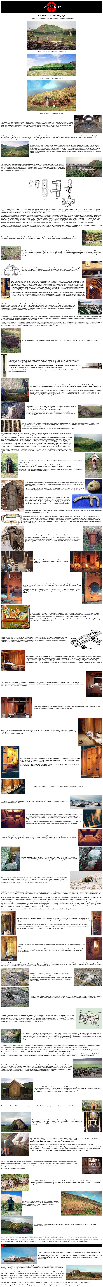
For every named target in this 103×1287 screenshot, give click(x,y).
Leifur (83, 145)
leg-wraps (90, 614)
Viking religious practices (54, 323)
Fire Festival (23, 1239)
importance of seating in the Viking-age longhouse (27, 1237)
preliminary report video (51, 1241)
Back (5, 1245)
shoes (82, 614)
